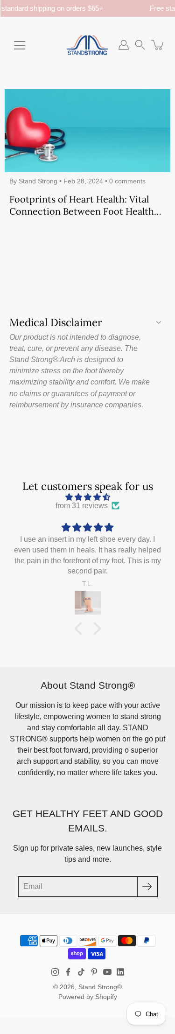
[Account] (123, 44)
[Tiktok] (81, 972)
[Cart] (158, 44)
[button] (140, 45)
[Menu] (19, 45)
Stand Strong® (100, 987)
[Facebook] (68, 972)
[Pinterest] (94, 972)
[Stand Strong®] (87, 44)
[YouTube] (107, 972)
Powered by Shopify (87, 996)
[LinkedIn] (120, 972)
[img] (87, 497)
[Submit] (147, 886)
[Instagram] (55, 972)
